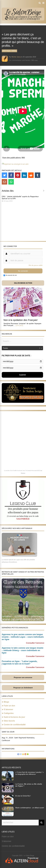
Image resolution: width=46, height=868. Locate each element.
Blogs (6, 702)
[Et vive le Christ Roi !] (8, 803)
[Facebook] (11, 175)
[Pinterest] (17, 175)
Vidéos (14, 50)
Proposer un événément (23, 688)
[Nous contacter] (21, 754)
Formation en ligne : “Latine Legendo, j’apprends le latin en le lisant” (19, 662)
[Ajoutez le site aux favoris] (23, 754)
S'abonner (6, 841)
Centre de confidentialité (15, 725)
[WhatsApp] (11, 182)
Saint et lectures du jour (14, 717)
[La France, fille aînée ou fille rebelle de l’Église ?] (8, 792)
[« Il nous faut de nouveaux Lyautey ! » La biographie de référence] (8, 780)
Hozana (23, 473)
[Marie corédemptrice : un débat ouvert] (8, 815)
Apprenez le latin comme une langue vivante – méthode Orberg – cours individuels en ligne (22, 650)
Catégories (9, 713)
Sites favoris (9, 721)
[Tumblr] (37, 175)
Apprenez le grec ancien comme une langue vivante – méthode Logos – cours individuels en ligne (23, 637)
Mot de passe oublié (35, 265)
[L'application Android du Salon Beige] (28, 754)
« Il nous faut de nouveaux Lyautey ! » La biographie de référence (29, 773)
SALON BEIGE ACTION (23, 283)
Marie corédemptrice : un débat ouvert (29, 808)
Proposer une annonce (23, 677)
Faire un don (9, 706)
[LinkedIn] (24, 175)
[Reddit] (31, 175)
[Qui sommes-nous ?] (18, 754)
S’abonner (8, 709)
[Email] (4, 182)
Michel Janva (16, 57)
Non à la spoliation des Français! (21, 320)
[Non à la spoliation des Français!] (23, 316)
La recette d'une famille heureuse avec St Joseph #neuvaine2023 (22, 470)
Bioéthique (6, 50)
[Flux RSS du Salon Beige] (25, 754)
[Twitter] (4, 175)
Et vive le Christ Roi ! (23, 796)
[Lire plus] (19, 325)
